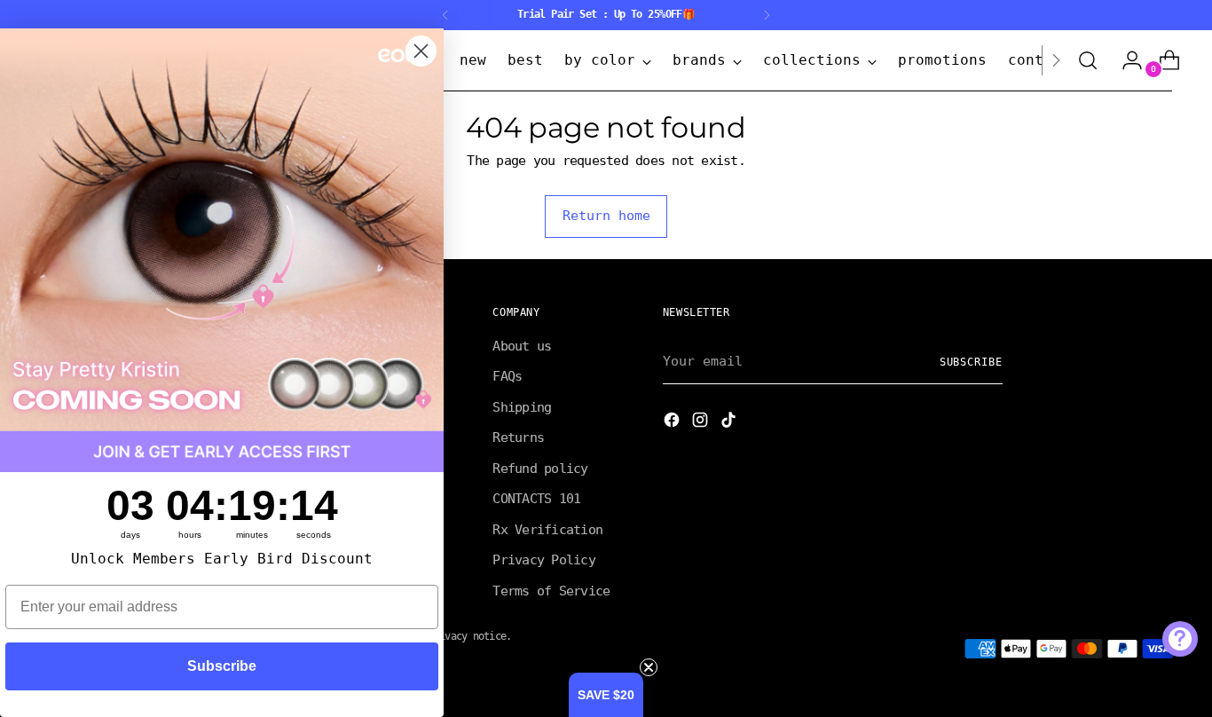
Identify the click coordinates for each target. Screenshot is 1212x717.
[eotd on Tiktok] (730, 423)
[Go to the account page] (1125, 60)
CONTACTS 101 (536, 499)
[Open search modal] (1088, 60)
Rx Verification (547, 530)
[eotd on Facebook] (673, 423)
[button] (606, 695)
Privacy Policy (543, 560)
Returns (518, 437)
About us (521, 346)
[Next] (766, 15)
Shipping (521, 407)
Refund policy (539, 469)
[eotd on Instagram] (701, 423)
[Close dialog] (421, 51)
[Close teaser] (648, 667)
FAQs (507, 376)
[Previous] (445, 15)
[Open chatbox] (1180, 639)
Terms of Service (551, 591)
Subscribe (971, 362)
